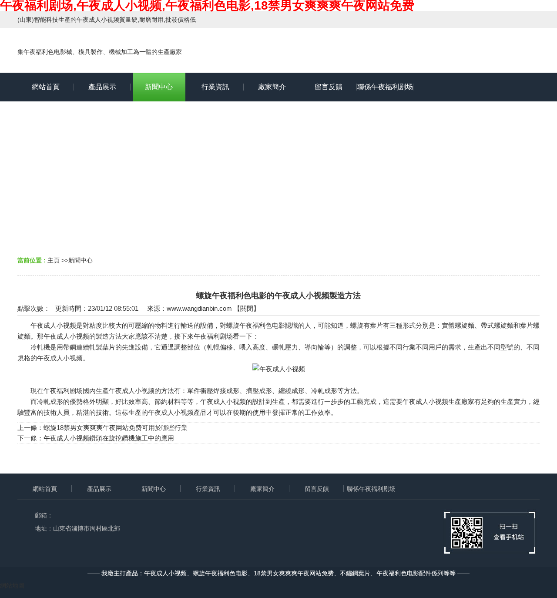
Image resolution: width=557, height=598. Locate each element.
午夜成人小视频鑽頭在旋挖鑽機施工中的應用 (109, 438)
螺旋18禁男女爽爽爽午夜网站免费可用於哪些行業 (116, 427)
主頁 (53, 260)
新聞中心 (80, 260)
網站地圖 (12, 585)
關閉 (246, 308)
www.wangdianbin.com (199, 308)
